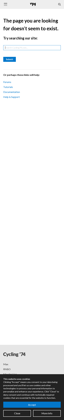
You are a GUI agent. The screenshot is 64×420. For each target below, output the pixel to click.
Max (5, 364)
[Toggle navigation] (5, 4)
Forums (7, 81)
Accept (32, 404)
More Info (46, 413)
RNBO (7, 369)
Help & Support (11, 96)
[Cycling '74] (33, 4)
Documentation (11, 91)
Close (17, 413)
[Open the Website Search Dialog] (59, 4)
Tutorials (8, 86)
